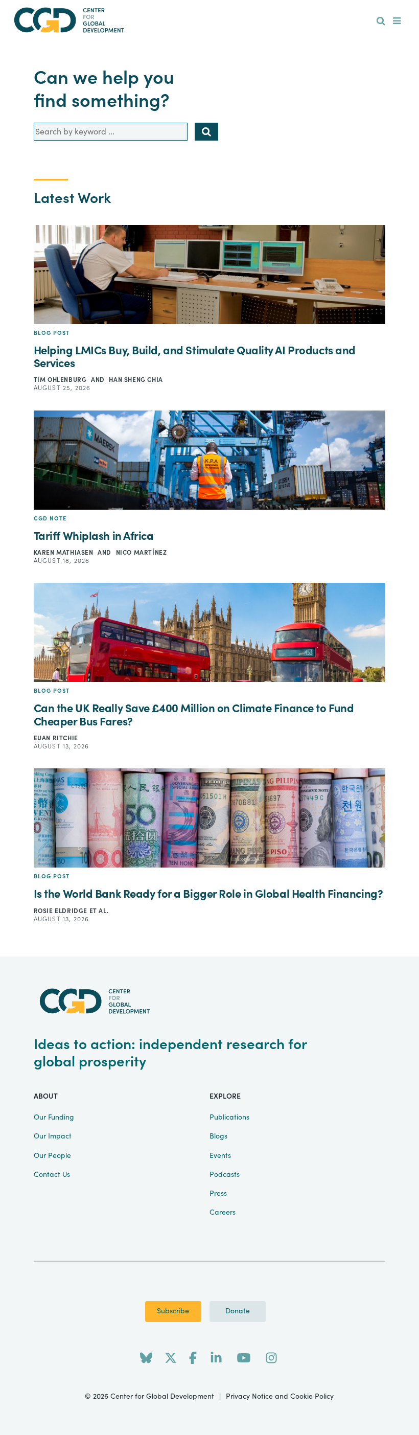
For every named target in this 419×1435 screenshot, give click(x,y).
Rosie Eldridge (61, 911)
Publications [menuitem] (229, 1117)
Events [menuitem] (220, 1156)
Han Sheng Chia (135, 379)
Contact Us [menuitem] (52, 1175)
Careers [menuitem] (223, 1213)
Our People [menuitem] (52, 1156)
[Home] (209, 20)
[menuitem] (381, 21)
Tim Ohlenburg (61, 379)
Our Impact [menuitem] (53, 1136)
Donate (237, 1311)
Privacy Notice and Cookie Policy (280, 1397)
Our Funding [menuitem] (54, 1117)
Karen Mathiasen (65, 552)
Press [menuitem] (218, 1194)
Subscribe (173, 1311)
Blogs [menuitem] (218, 1136)
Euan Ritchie (56, 738)
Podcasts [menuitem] (225, 1175)
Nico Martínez (141, 552)
